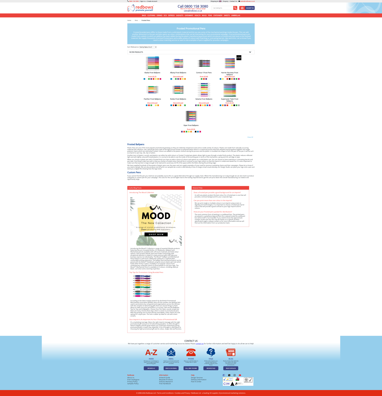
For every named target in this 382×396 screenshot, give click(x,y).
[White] (147, 79)
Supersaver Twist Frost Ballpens (229, 100)
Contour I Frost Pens (204, 73)
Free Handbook (165, 383)
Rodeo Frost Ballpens (178, 99)
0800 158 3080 (134, 1)
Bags (144, 15)
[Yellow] (156, 79)
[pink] (160, 79)
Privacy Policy (132, 381)
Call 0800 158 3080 (193, 6)
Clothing (151, 15)
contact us (200, 343)
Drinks (159, 15)
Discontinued (178, 77)
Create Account (152, 1)
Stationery (217, 15)
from (152, 77)
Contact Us (233, 1)
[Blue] (144, 79)
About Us (130, 378)
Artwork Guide (164, 378)
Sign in (142, 1)
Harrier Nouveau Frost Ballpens (229, 74)
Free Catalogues (133, 379)
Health (198, 15)
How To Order (196, 381)
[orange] (158, 79)
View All (250, 137)
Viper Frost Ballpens (191, 125)
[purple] (151, 79)
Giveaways (189, 15)
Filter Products (136, 52)
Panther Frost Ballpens (152, 99)
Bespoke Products (166, 379)
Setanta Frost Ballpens (203, 99)
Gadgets (179, 15)
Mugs (204, 15)
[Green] (149, 79)
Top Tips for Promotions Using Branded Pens (146, 272)
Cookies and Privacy (182, 393)
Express (171, 15)
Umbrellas (235, 15)
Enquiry (225, 1)
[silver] (239, 105)
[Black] (229, 79)
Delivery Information (198, 379)
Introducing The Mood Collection (141, 192)
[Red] (153, 79)
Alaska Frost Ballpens (152, 73)
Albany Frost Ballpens (178, 73)
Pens (210, 15)
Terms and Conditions (165, 393)
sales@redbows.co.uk (247, 1)
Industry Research (166, 381)
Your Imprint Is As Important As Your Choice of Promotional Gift (153, 319)
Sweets (227, 15)
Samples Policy (132, 383)
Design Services (197, 378)
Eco (165, 15)
